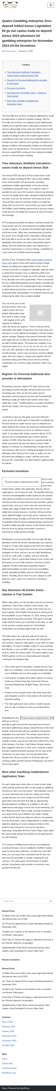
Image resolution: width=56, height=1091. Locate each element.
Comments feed (9, 1068)
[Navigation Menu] (51, 5)
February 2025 (8, 1026)
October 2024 (8, 1045)
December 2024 (9, 1036)
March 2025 (7, 1022)
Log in (4, 1059)
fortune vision (10, 51)
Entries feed (7, 1063)
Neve (4, 1088)
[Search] (51, 901)
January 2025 (8, 1031)
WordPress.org (8, 1073)
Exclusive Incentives (16, 88)
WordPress (25, 1088)
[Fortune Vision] (10, 5)
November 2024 (9, 1040)
